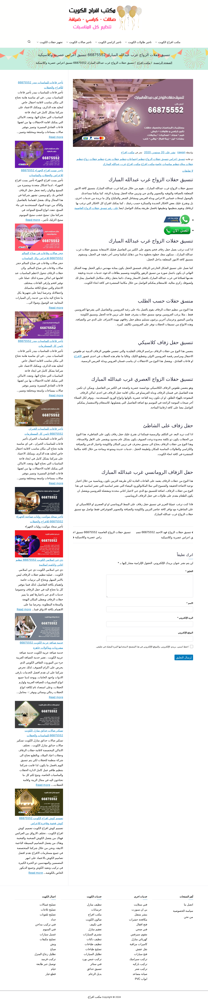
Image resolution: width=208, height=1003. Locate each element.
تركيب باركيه (140, 964)
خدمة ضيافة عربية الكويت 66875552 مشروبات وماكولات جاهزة (41, 645)
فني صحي (141, 929)
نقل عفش (141, 949)
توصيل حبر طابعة (46, 964)
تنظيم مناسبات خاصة (167, 164)
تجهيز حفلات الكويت (51, 42)
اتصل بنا (188, 904)
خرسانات (96, 909)
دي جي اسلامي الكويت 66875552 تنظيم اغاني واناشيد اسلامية (39, 562)
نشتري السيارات (92, 934)
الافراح (78, 356)
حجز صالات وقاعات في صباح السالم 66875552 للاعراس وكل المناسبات (42, 256)
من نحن (188, 916)
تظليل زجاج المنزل (45, 954)
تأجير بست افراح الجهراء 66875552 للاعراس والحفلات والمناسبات (42, 173)
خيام (53, 968)
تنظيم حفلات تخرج (115, 159)
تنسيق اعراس (177, 159)
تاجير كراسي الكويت (109, 42)
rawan (181, 152)
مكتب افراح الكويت (169, 42)
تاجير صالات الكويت (80, 42)
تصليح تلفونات (48, 914)
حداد (53, 919)
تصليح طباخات (93, 949)
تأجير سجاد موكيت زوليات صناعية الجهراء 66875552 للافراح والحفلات (39, 519)
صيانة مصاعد (140, 973)
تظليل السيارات (93, 954)
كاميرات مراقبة (138, 944)
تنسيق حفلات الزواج (156, 159)
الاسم (189, 603)
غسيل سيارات (48, 934)
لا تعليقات (187, 170)
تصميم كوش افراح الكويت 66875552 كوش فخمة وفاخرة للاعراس (41, 821)
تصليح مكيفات (48, 939)
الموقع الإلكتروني (185, 632)
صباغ (53, 949)
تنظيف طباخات (93, 944)
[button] (156, 42)
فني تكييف (96, 924)
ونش (53, 944)
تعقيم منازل (95, 929)
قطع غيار (51, 973)
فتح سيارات (140, 954)
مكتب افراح (127, 152)
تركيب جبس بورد (92, 959)
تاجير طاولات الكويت (139, 42)
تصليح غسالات (48, 904)
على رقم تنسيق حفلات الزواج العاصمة (96, 208)
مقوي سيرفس (139, 934)
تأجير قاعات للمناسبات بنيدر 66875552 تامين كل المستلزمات (40, 343)
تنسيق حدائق (94, 968)
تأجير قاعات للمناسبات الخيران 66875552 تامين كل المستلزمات (44, 431)
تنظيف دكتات (94, 939)
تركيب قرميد (48, 959)
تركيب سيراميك (138, 959)
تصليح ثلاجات (48, 909)
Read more (56, 137)
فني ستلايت (140, 904)
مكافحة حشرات (138, 919)
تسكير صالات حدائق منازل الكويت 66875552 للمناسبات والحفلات (44, 733)
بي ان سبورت (139, 909)
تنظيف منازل (94, 904)
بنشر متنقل (140, 914)
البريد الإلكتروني (185, 617)
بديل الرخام (95, 973)
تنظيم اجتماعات (136, 159)
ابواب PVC (141, 978)
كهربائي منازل (139, 939)
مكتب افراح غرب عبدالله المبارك (121, 164)
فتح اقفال (141, 924)
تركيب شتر (141, 968)
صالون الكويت (94, 919)
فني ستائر (96, 964)
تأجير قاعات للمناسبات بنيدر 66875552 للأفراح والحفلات (40, 85)
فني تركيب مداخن (45, 924)
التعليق (189, 571)
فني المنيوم (49, 929)
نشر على (159, 152)
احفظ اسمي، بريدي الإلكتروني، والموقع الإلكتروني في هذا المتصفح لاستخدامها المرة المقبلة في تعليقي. (142, 646)
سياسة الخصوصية (183, 910)
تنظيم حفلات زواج (94, 159)
